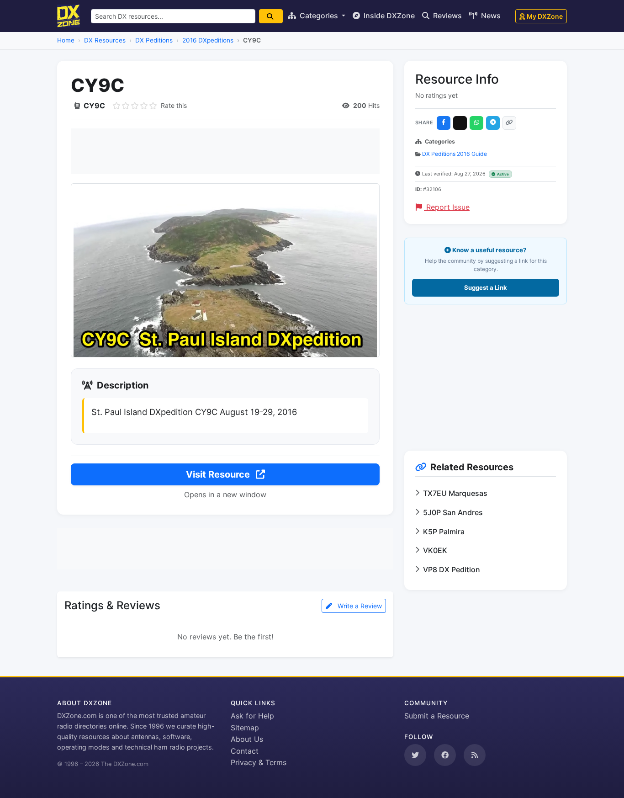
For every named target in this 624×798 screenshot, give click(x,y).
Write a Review (359, 606)
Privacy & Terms (258, 762)
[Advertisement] (225, 151)
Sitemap (245, 727)
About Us (247, 739)
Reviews (446, 15)
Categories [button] (319, 15)
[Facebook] (443, 123)
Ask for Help (252, 715)
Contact (245, 750)
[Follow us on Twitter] (415, 755)
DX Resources (105, 40)
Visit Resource (219, 474)
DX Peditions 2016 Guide (454, 153)
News (490, 15)
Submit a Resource (436, 715)
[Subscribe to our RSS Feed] (475, 755)
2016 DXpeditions (207, 40)
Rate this (174, 105)
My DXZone (545, 16)
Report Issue (447, 207)
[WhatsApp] (476, 123)
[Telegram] (493, 123)
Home (65, 40)
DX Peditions (154, 40)
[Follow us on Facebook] (445, 755)
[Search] (271, 16)
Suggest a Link (485, 287)
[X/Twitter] (460, 123)
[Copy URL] (509, 123)
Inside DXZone (388, 15)
